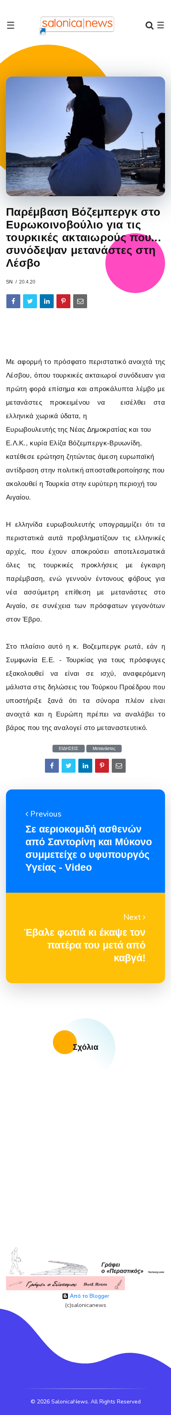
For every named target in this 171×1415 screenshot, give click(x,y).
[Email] (80, 301)
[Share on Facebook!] (13, 301)
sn (9, 282)
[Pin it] (63, 301)
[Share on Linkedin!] (47, 301)
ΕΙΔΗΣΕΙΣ (68, 749)
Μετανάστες (104, 749)
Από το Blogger (88, 1296)
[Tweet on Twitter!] (30, 301)
